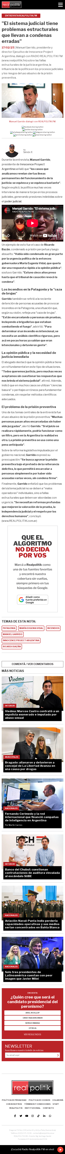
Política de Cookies (39, 1100)
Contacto (48, 1108)
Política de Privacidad (14, 1100)
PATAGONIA (9, 628)
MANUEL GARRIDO (12, 634)
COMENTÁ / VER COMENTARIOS (33, 664)
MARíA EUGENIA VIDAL (31, 628)
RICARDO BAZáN (12, 646)
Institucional (32, 1108)
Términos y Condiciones (37, 1104)
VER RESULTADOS (32, 1034)
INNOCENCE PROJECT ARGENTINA (21, 640)
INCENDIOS (53, 628)
